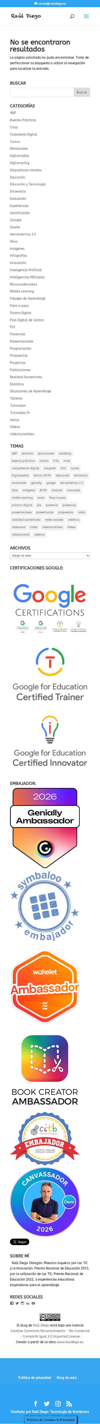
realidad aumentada (26, 519)
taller (34, 527)
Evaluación (18, 199)
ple (39, 505)
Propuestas (19, 356)
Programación (20, 349)
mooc (41, 497)
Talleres (16, 398)
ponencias (69, 505)
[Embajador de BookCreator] (45, 1109)
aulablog (65, 453)
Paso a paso (19, 306)
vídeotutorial (21, 534)
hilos (15, 490)
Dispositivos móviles (26, 170)
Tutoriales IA (20, 413)
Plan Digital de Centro (27, 320)
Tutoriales (18, 406)
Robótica (17, 384)
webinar (39, 534)
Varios (14, 420)
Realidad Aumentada (26, 377)
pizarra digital (22, 505)
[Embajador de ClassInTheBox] (45, 1164)
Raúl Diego (41, 1325)
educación (62, 475)
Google (15, 220)
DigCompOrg (19, 163)
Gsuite (15, 227)
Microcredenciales (23, 284)
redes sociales (54, 519)
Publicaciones (20, 370)
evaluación (19, 483)
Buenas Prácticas (23, 120)
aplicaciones (46, 453)
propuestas (65, 512)
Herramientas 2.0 (23, 234)
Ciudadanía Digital (23, 134)
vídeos (71, 527)
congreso (50, 468)
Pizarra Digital (20, 313)
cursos (75, 468)
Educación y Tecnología (28, 184)
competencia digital (25, 468)
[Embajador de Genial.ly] (45, 867)
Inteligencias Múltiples (27, 277)
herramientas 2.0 (71, 483)
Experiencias (19, 206)
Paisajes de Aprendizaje (28, 299)
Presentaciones (21, 341)
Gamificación (20, 213)
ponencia (52, 505)
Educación (17, 177)
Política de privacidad (34, 1378)
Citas (14, 127)
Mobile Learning (22, 291)
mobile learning (22, 497)
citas (66, 461)
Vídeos (15, 427)
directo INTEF (42, 475)
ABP (13, 113)
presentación (44, 512)
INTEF (43, 490)
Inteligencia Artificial (26, 270)
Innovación (18, 263)
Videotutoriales (22, 434)
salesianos (18, 527)
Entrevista (18, 191)
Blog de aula (67, 1378)
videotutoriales (52, 527)
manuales (73, 490)
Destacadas (19, 149)
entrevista (80, 475)
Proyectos (18, 363)
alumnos (27, 453)
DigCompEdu (19, 156)
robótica (73, 519)
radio (81, 512)
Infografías (18, 256)
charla (44, 461)
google (51, 483)
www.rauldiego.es (70, 1342)
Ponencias (17, 334)
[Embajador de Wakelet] (45, 1026)
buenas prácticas (23, 461)
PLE (12, 327)
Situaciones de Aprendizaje (30, 391)
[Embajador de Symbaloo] (45, 943)
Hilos (14, 242)
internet (57, 490)
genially (36, 483)
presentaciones (22, 512)
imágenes (29, 490)
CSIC (63, 468)
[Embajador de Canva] (45, 1236)
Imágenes (17, 249)
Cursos (15, 142)
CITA (56, 461)
